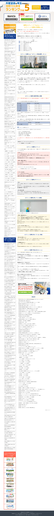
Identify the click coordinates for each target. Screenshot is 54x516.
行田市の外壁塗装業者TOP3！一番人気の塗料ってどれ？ (9, 383)
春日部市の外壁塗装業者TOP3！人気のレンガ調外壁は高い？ (9, 303)
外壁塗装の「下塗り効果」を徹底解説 (24, 320)
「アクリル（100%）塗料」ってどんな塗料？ (25, 355)
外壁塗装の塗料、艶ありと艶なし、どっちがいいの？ (27, 305)
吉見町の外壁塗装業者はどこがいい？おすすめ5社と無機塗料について (9, 386)
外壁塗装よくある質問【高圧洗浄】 (24, 331)
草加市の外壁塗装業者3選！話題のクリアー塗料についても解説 (9, 290)
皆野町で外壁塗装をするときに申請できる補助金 (9, 442)
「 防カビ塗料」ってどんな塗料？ (9, 165)
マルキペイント (10, 466)
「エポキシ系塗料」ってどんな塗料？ (24, 372)
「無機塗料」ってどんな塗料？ (25, 143)
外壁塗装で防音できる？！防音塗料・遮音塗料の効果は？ (27, 381)
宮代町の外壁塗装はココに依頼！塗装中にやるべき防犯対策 (9, 363)
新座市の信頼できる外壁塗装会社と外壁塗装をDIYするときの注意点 (9, 263)
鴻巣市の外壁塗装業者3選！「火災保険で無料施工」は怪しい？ (9, 319)
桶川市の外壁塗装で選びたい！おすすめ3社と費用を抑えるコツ (9, 326)
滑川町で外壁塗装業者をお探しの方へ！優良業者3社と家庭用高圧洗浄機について (9, 393)
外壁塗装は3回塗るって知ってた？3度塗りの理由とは (27, 319)
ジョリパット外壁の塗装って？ (23, 384)
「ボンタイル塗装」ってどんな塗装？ (9, 178)
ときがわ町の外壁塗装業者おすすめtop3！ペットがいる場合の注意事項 (9, 405)
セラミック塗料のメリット (24, 45)
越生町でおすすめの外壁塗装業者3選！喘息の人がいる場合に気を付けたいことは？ (9, 401)
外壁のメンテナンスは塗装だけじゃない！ (25, 328)
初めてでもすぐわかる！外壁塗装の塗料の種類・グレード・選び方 (29, 302)
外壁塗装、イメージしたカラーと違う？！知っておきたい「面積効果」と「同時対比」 (32, 337)
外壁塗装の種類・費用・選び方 (45, 7)
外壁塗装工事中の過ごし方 (22, 404)
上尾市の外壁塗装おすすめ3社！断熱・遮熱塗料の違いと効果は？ (9, 307)
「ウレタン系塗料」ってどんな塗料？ (24, 361)
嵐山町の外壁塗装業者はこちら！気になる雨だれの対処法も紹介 (9, 397)
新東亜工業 (10, 471)
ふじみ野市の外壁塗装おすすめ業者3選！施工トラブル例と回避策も (9, 284)
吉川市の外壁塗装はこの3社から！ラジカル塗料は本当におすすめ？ (9, 300)
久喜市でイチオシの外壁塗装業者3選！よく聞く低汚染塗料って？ (9, 316)
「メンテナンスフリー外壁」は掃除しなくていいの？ (27, 346)
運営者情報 (27, 512)
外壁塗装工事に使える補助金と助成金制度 (25, 314)
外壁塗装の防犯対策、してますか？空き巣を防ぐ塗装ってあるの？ (29, 390)
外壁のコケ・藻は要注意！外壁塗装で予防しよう (26, 326)
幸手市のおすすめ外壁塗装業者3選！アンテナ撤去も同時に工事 (9, 359)
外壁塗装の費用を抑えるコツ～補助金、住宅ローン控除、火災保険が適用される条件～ (32, 311)
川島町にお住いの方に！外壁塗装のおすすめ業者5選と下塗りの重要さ (9, 334)
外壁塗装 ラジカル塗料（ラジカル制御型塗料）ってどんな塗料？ (29, 349)
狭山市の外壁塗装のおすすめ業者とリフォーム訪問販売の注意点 (9, 247)
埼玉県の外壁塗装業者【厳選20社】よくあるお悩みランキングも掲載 (9, 454)
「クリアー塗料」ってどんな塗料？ (24, 354)
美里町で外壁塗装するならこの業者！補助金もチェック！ (9, 429)
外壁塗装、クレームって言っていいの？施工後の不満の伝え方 (28, 393)
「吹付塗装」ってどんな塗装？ (23, 375)
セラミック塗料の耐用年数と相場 (25, 42)
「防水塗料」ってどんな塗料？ (23, 366)
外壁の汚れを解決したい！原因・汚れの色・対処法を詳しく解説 (9, 116)
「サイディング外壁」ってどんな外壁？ (24, 383)
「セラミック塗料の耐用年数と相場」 (26, 186)
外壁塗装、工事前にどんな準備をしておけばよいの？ (27, 387)
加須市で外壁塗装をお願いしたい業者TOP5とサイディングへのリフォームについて (9, 369)
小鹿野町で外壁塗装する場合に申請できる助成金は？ (9, 445)
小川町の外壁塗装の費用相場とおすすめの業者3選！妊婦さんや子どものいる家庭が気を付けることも (9, 409)
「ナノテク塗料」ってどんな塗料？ (24, 360)
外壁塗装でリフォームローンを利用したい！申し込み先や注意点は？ (9, 66)
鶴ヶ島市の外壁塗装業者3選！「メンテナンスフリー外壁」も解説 (9, 340)
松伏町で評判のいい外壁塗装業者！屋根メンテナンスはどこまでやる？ (9, 377)
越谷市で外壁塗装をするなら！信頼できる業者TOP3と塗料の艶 (9, 287)
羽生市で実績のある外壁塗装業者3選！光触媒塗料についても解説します (9, 380)
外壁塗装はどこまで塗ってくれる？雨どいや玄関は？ (27, 323)
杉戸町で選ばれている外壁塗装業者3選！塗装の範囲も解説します (9, 374)
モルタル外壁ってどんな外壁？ (23, 386)
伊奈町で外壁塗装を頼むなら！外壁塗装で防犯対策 (9, 366)
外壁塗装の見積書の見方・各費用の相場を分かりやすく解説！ (28, 308)
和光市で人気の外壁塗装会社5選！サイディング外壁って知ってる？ (9, 260)
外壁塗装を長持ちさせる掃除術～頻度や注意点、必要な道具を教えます (29, 343)
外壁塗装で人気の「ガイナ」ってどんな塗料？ (29, 168)
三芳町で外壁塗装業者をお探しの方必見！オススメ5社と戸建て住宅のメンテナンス (9, 329)
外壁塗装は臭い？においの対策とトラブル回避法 (9, 216)
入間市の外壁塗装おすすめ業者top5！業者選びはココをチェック (10, 254)
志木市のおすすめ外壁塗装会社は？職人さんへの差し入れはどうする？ (9, 257)
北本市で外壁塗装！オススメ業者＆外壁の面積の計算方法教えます (9, 323)
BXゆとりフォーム (10, 508)
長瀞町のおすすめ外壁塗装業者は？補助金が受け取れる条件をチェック (9, 419)
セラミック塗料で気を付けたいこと (26, 50)
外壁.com (10, 482)
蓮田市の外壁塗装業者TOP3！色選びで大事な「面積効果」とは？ (9, 310)
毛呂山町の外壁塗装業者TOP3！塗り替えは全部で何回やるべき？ (9, 356)
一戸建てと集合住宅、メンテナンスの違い (25, 317)
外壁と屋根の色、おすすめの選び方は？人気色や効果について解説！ (29, 334)
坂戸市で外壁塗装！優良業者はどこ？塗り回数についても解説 (9, 337)
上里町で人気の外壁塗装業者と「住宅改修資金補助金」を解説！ (9, 435)
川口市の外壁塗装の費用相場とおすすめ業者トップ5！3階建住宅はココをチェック (9, 273)
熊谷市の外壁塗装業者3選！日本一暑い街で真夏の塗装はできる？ (9, 390)
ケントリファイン (10, 461)
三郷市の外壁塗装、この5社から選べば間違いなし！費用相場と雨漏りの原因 (9, 297)
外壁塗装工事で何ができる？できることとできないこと (27, 340)
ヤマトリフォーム (10, 487)
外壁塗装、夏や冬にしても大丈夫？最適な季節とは (26, 407)
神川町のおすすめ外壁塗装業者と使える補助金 (9, 439)
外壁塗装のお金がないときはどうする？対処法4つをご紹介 (9, 59)
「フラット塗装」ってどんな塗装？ (24, 378)
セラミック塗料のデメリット (25, 46)
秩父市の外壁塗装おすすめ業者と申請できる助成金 (9, 423)
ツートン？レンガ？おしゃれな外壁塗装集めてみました (27, 401)
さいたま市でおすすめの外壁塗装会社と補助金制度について (9, 251)
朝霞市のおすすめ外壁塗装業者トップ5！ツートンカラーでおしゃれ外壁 (9, 267)
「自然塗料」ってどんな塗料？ (8, 174)
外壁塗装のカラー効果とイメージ (9, 121)
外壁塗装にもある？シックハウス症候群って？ (25, 398)
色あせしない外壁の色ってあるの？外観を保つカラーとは (9, 108)
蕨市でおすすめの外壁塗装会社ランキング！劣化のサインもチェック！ (9, 278)
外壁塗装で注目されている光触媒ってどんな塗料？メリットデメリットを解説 (9, 133)
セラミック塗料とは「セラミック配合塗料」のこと (28, 41)
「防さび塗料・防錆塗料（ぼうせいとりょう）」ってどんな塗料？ (9, 170)
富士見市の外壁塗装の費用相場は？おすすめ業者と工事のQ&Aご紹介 (9, 281)
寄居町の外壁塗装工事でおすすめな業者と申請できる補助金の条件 (9, 416)
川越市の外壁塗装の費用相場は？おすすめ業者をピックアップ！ (10, 240)
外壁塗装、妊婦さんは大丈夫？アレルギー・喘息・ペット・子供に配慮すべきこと (31, 389)
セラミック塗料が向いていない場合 (26, 49)
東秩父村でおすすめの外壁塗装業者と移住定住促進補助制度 (9, 426)
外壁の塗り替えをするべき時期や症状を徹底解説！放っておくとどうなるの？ (18, 22)
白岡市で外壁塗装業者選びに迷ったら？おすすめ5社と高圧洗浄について (9, 313)
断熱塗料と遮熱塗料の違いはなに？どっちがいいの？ (9, 46)
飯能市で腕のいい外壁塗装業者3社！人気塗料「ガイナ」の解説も (9, 346)
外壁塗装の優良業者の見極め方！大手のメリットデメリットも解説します (9, 52)
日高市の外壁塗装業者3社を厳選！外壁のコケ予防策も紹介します (9, 343)
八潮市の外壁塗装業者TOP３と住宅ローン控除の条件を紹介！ (9, 294)
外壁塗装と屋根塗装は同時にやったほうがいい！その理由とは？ (9, 102)
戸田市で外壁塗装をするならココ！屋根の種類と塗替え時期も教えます (9, 270)
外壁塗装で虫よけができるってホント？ (24, 380)
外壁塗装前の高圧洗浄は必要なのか (24, 329)
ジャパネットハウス (10, 492)
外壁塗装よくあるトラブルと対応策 (24, 392)
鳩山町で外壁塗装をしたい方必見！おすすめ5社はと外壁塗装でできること (9, 353)
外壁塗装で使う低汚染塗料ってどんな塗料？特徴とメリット (28, 351)
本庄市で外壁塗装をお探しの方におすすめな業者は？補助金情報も (9, 432)
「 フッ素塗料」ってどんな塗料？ (23, 363)
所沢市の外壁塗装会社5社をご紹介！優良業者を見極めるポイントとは (9, 244)
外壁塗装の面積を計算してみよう (9, 126)
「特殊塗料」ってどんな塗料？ (23, 369)
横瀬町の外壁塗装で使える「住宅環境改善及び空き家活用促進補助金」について (9, 449)
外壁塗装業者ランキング (36, 7)
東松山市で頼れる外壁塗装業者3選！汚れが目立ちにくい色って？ (9, 350)
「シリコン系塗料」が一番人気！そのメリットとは (26, 358)
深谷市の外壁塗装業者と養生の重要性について (9, 413)
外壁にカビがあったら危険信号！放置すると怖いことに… (27, 325)
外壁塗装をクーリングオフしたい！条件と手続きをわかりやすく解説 (29, 395)
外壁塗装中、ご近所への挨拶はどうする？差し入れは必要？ (9, 229)
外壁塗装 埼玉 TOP (6, 22)
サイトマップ (31, 512)
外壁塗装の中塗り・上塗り (22, 322)
